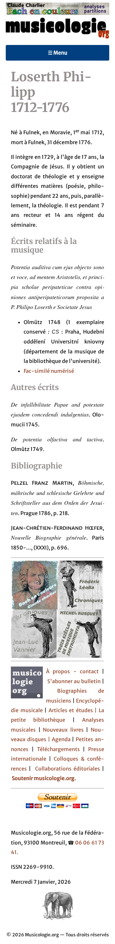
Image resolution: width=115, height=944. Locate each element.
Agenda (62, 739)
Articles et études (71, 710)
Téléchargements (58, 749)
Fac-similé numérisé (49, 371)
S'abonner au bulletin (74, 681)
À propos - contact (72, 671)
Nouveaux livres (64, 729)
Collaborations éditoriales (66, 768)
